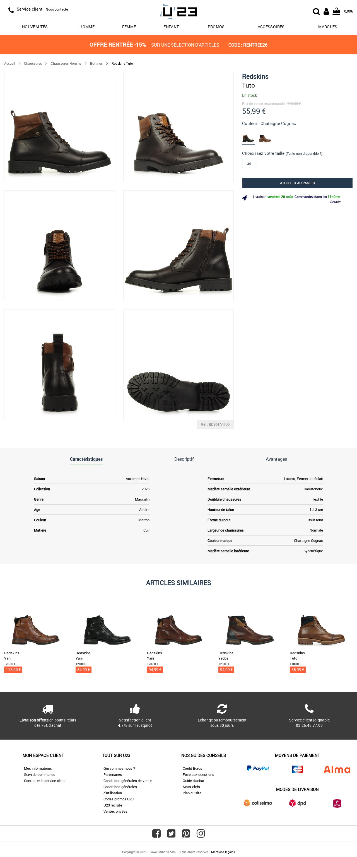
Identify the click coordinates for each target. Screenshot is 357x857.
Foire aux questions (198, 774)
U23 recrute (112, 805)
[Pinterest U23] (186, 835)
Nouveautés (35, 26)
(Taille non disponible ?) (304, 153)
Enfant (171, 26)
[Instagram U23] (201, 835)
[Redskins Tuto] (59, 127)
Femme (129, 26)
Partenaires (112, 774)
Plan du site (192, 792)
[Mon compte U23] (326, 10)
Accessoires (271, 26)
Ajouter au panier (297, 182)
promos (216, 26)
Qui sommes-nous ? (119, 768)
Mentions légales (223, 852)
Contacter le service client (45, 780)
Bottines (96, 63)
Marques (327, 26)
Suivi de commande (39, 774)
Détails (335, 201)
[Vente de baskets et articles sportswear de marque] (178, 12)
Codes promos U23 (118, 799)
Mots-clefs (191, 786)
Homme (87, 26)
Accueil (9, 63)
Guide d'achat (193, 780)
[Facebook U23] (156, 835)
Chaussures (33, 63)
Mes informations (38, 768)
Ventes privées (115, 811)
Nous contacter (57, 9)
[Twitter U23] (171, 835)
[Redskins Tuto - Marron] (250, 136)
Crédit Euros (192, 768)
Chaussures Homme (66, 63)
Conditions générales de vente (127, 780)
